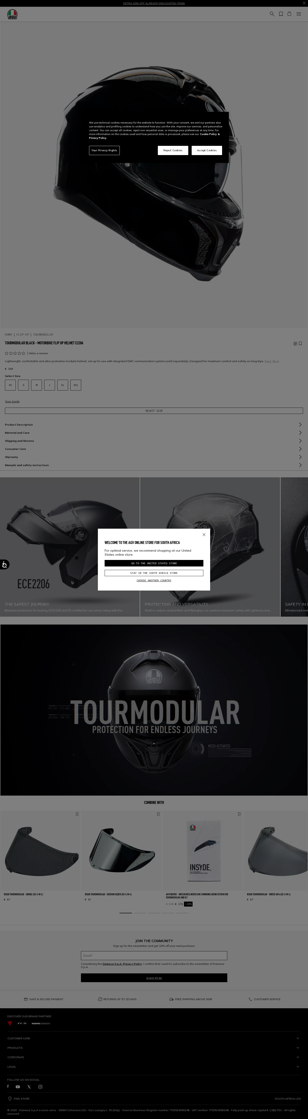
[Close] (204, 534)
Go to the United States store (154, 563)
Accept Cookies (207, 150)
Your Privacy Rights (104, 150)
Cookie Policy (208, 134)
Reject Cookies (173, 150)
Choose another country (154, 580)
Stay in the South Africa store (154, 573)
